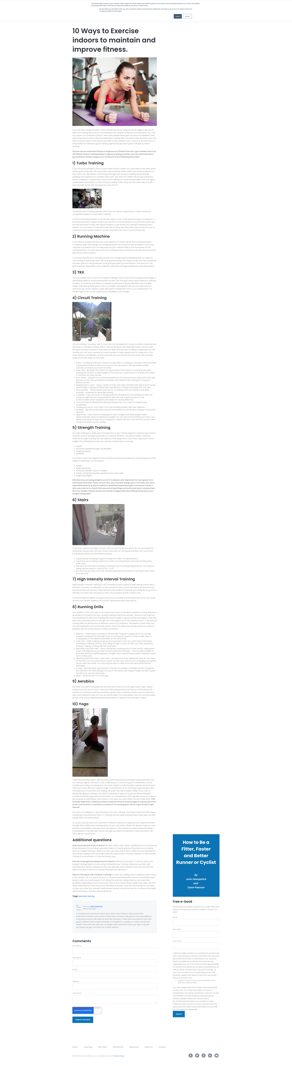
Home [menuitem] (75, 1047)
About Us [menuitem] (149, 1047)
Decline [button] (187, 16)
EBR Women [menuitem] (118, 1047)
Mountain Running (87, 896)
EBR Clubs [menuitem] (102, 1047)
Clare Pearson (96, 906)
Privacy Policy (118, 1056)
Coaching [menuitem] (88, 1047)
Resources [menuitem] (134, 1047)
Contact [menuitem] (162, 1047)
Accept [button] (178, 16)
